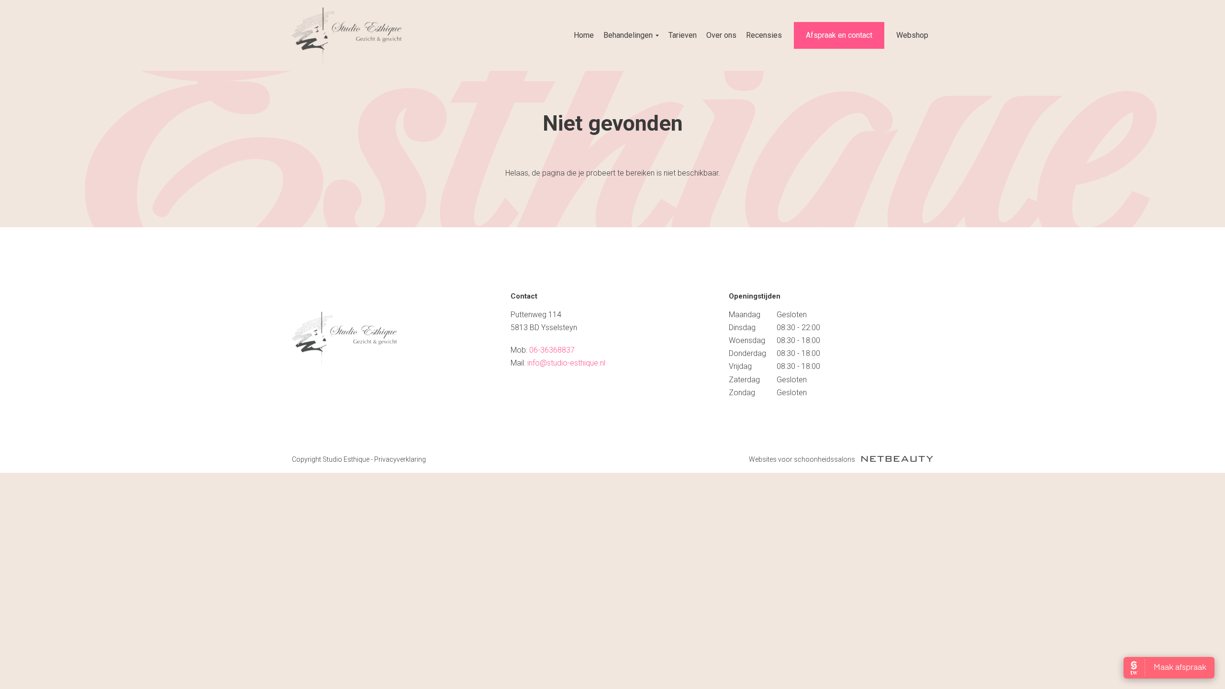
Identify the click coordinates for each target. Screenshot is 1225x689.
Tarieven (682, 35)
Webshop (912, 35)
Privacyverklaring (400, 459)
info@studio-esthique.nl (566, 362)
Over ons (721, 35)
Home (584, 35)
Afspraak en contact (839, 35)
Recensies (764, 35)
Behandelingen (628, 35)
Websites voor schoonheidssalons (803, 459)
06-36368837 (552, 350)
